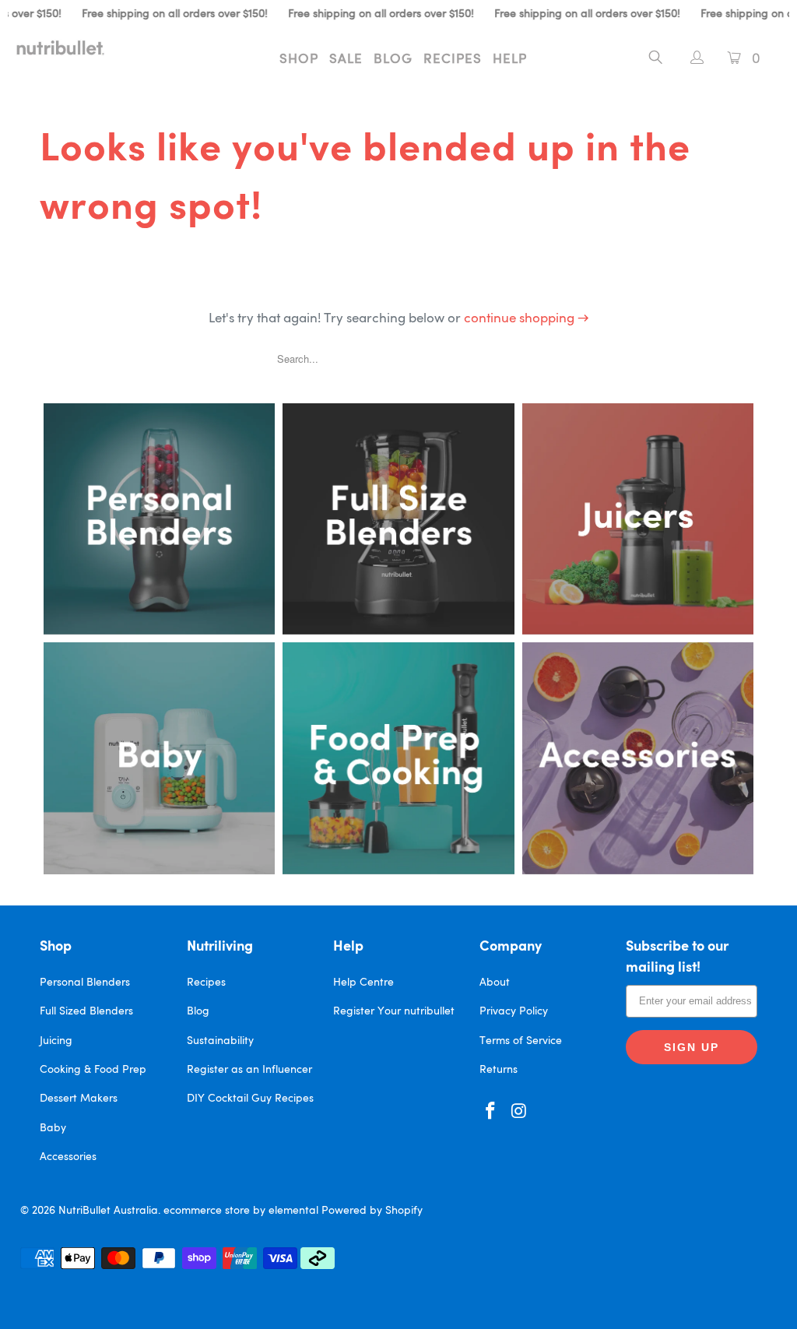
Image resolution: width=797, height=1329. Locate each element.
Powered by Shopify (372, 1210)
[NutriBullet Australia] (72, 47)
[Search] (656, 60)
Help (510, 59)
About (494, 982)
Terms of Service (520, 1040)
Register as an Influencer (249, 1069)
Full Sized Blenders (86, 1011)
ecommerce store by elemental (240, 1210)
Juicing (56, 1040)
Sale (346, 59)
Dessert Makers (79, 1098)
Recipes (452, 59)
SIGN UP (691, 1047)
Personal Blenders (85, 982)
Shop (298, 59)
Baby (53, 1128)
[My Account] (689, 59)
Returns (498, 1069)
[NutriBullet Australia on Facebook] (491, 1112)
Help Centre (363, 982)
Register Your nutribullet (394, 1011)
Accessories (68, 1156)
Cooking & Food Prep (93, 1069)
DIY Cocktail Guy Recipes (250, 1098)
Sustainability (220, 1040)
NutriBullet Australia (108, 1210)
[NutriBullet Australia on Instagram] (519, 1112)
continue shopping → (526, 318)
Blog (393, 59)
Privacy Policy (513, 1011)
